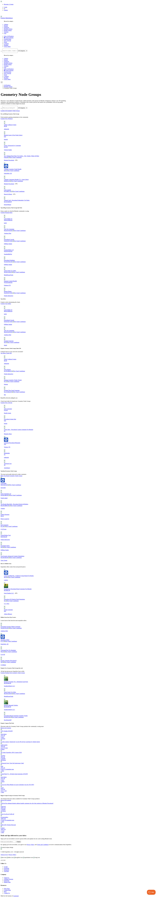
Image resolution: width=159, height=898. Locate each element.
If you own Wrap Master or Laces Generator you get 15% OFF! (17, 784)
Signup (6, 10)
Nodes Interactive (8, 295)
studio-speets (4, 745)
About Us (6, 877)
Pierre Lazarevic (5, 519)
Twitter (6, 866)
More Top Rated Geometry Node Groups (11, 475)
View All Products (9, 36)
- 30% (16, 160)
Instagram (6, 869)
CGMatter (3, 665)
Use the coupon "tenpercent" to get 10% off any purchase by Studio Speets (20, 741)
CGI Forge (3, 529)
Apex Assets (4, 560)
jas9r (2, 766)
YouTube (6, 871)
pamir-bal (3, 806)
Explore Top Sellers (6, 303)
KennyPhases (7, 204)
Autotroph (16, 896)
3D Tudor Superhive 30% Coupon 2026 (11, 752)
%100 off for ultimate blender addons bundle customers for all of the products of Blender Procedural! (27, 803)
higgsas (6, 384)
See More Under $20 (6, 353)
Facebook (6, 868)
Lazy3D (3, 654)
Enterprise (6, 880)
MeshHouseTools (8, 275)
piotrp (2, 787)
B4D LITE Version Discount (8, 825)
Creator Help (7, 890)
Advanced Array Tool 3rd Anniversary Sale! (12, 763)
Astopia (3, 508)
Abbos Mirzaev (8, 614)
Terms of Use (4, 854)
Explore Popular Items (6, 212)
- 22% (13, 194)
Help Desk (7, 888)
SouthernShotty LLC (9, 686)
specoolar (3, 487)
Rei (5, 394)
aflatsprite (6, 129)
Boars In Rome (8, 194)
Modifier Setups (8, 86)
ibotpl (5, 345)
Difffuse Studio (8, 243)
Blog (5, 891)
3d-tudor (3, 755)
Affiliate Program (8, 879)
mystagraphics (4, 817)
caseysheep (4, 734)
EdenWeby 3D (8, 173)
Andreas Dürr (7, 233)
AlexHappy (7, 468)
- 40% (15, 593)
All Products (7, 85)
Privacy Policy (30, 844)
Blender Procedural (9, 160)
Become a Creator (8, 4)
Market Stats (7, 882)
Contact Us (7, 893)
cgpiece (6, 580)
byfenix (3, 828)
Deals (5, 42)
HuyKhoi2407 (8, 720)
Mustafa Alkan (8, 434)
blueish (6, 139)
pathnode (6, 457)
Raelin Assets (7, 413)
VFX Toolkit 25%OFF (7, 731)
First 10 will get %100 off (7, 814)
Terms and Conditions (43, 844)
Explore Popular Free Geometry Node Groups (13, 673)
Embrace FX (7, 285)
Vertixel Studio (8, 150)
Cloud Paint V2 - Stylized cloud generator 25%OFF (14, 774)
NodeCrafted (4, 498)
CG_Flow (6, 603)
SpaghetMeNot (8, 254)
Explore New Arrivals (6, 402)
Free (5, 33)
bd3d (5, 223)
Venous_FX (7, 447)
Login (5, 7)
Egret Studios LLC (9, 593)
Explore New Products (7, 118)
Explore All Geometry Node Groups (10, 110)
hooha (5, 423)
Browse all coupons (6, 728)
